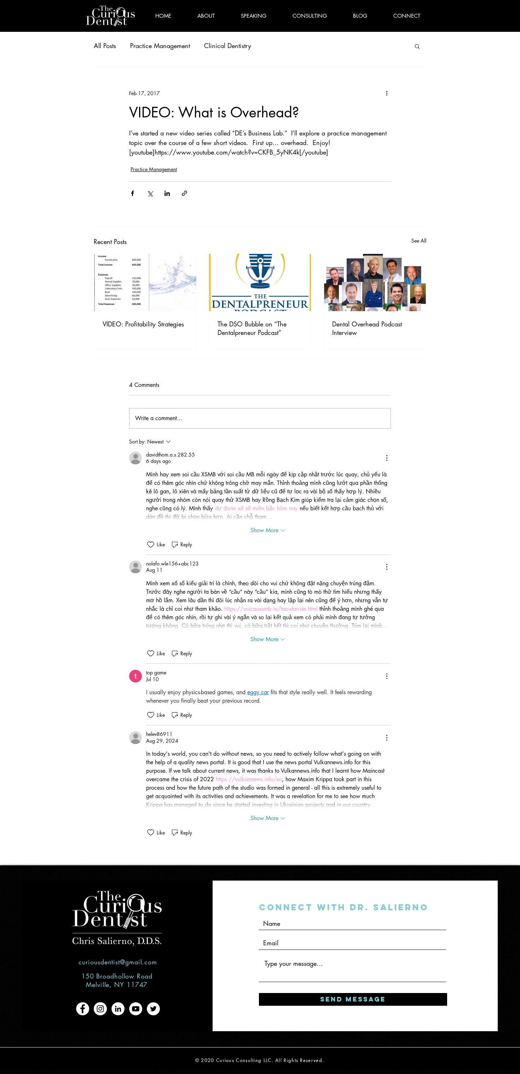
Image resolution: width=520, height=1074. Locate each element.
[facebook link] (82, 1008)
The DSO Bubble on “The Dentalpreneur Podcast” (252, 328)
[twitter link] (153, 1008)
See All (418, 240)
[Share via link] (184, 193)
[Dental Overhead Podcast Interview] (375, 282)
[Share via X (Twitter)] (149, 193)
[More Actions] (386, 458)
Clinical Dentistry (227, 45)
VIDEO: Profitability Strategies (143, 324)
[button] (417, 46)
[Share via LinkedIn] (167, 193)
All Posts (105, 45)
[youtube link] (135, 1008)
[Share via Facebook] (132, 193)
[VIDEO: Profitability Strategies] (145, 282)
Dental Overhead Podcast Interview (367, 328)
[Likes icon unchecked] (150, 544)
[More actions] (386, 93)
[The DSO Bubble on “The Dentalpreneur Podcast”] (260, 282)
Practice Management (160, 45)
